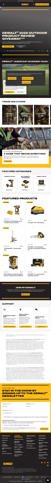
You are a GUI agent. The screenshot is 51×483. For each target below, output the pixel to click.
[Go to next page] (44, 50)
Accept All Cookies (26, 82)
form (10, 428)
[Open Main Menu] (3, 4)
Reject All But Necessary (28, 78)
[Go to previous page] (2, 50)
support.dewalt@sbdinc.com (22, 428)
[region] (25, 116)
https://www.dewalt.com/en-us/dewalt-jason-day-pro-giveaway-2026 (25, 371)
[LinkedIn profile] (48, 465)
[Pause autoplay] (47, 50)
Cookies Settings (12, 78)
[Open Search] (34, 4)
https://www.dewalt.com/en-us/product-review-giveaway (17, 341)
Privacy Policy (21, 427)
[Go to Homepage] (25, 4)
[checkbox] (2, 417)
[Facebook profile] (42, 462)
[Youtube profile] (48, 462)
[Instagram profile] (45, 462)
